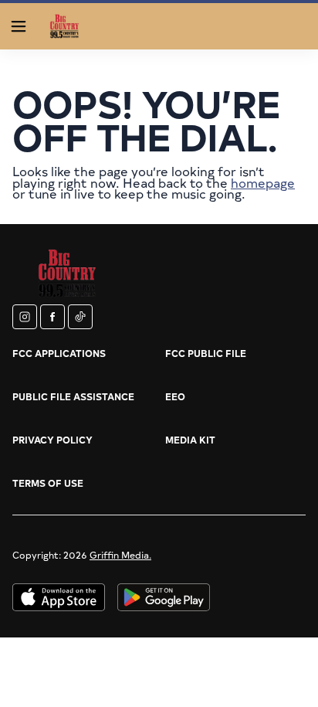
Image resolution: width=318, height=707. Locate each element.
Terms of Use (47, 483)
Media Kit (190, 439)
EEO (175, 396)
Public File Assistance (73, 396)
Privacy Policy (52, 439)
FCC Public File (205, 353)
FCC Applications (59, 353)
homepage (263, 182)
